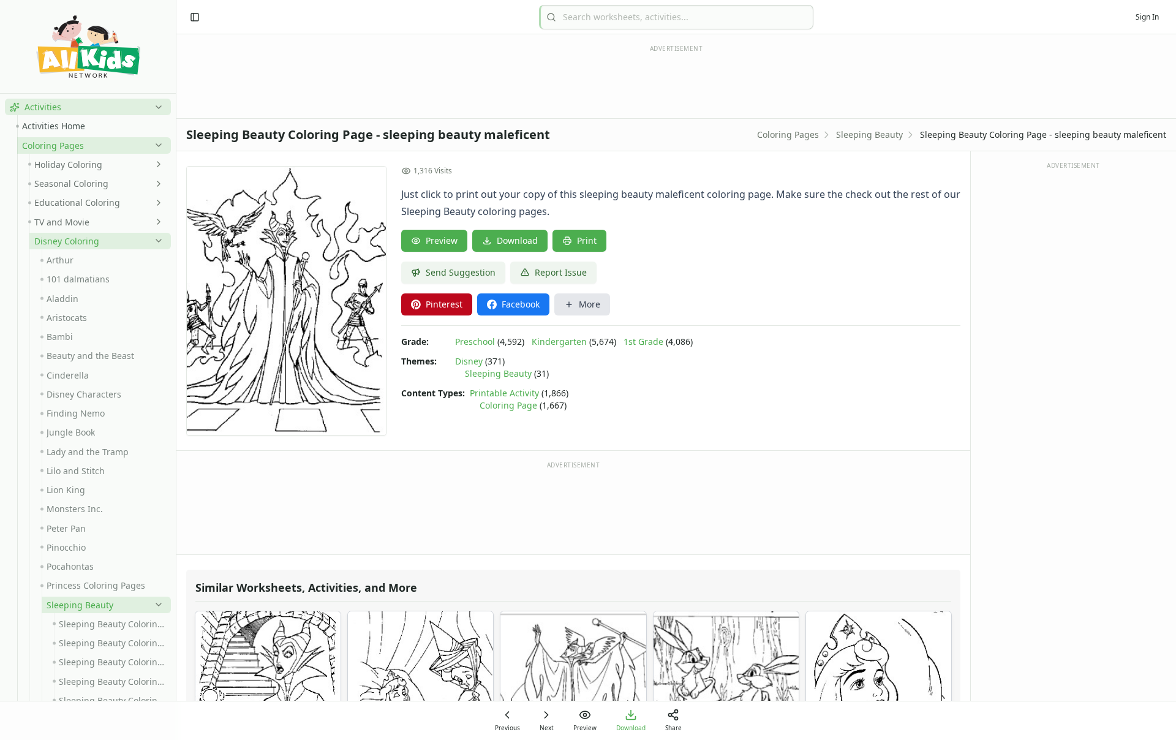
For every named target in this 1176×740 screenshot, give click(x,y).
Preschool (475, 341)
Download (517, 240)
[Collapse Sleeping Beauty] (156, 605)
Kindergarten (559, 341)
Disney (469, 361)
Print (587, 240)
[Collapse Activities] (156, 107)
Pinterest (444, 304)
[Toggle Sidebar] (176, 370)
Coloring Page (508, 405)
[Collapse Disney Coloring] (156, 241)
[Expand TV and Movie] (156, 222)
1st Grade (643, 341)
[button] (88, 107)
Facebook (521, 304)
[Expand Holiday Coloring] (156, 164)
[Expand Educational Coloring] (156, 203)
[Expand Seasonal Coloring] (156, 184)
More (589, 304)
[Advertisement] (573, 507)
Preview (442, 240)
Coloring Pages (788, 134)
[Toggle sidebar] (194, 17)
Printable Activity (504, 393)
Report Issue (561, 272)
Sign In (1147, 17)
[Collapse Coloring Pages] (156, 145)
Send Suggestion (461, 272)
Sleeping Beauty (869, 134)
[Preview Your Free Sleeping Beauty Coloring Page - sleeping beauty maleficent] (286, 301)
